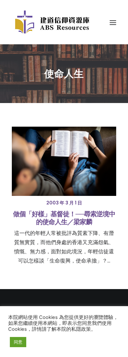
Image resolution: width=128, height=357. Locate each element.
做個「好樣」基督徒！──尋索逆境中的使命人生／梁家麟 (64, 217)
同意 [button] (18, 342)
